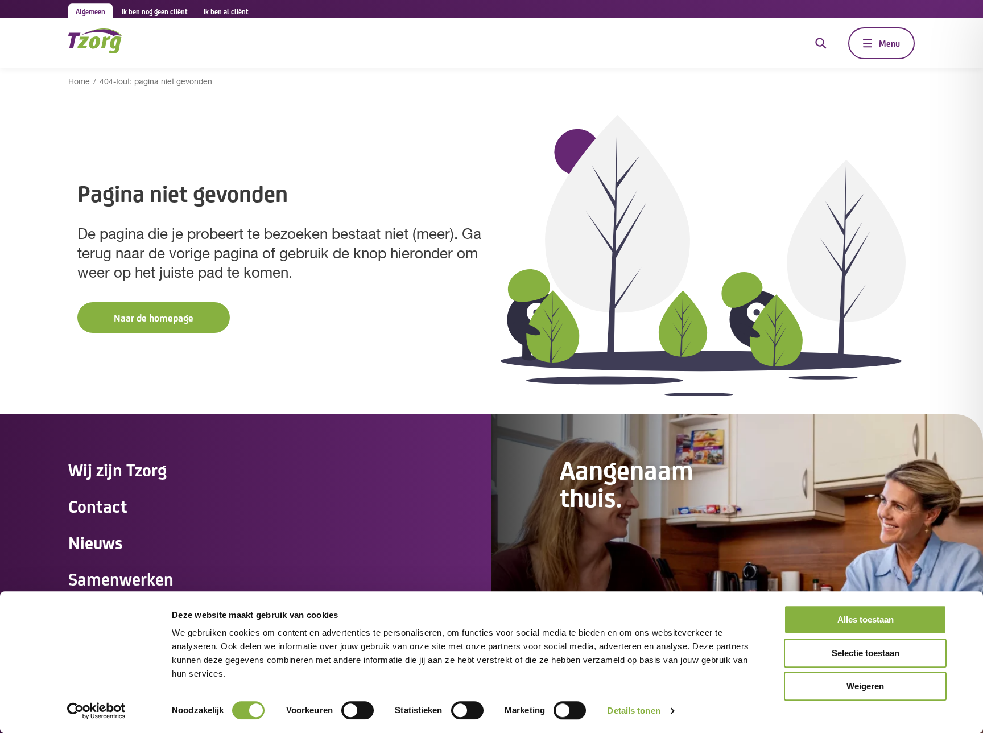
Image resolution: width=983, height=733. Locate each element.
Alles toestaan (865, 619)
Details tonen (633, 710)
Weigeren (865, 686)
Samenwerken (121, 578)
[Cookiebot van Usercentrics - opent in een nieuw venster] (96, 710)
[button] (153, 317)
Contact (97, 505)
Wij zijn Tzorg (117, 468)
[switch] (357, 710)
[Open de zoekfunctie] (821, 43)
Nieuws (95, 541)
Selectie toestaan (865, 653)
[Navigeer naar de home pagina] (95, 42)
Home (79, 82)
